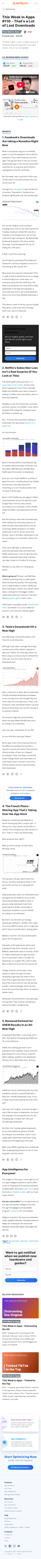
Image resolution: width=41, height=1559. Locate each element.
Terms (19, 1554)
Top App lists (19, 189)
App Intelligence (10, 1491)
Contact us (14, 1211)
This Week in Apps (11, 1508)
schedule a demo (19, 1192)
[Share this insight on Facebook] (8, 317)
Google (20, 119)
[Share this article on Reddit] (15, 1236)
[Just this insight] (21, 317)
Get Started (20, 798)
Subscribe (21, 358)
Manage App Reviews (12, 1494)
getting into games (13, 598)
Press (6, 1541)
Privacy (9, 1554)
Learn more (29, 1189)
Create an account (20, 1467)
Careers (7, 1538)
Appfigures (14, 1527)
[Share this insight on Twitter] (3, 317)
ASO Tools (8, 1488)
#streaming (33, 1241)
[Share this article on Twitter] (3, 1236)
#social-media (14, 1241)
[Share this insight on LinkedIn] (12, 317)
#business (24, 1241)
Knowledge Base (10, 1518)
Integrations (8, 1524)
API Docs (7, 1521)
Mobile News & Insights (13, 1511)
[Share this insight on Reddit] (16, 317)
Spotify (32, 116)
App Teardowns (10, 1505)
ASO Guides (8, 1502)
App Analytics (9, 1485)
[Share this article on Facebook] (7, 1236)
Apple (27, 116)
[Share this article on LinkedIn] (11, 1236)
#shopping (6, 1243)
